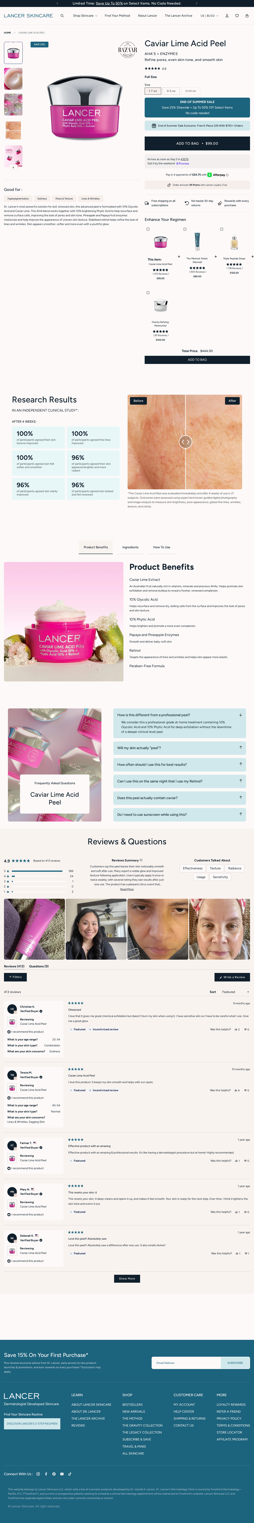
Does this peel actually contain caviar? (147, 798)
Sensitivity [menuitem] (220, 877)
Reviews (78, 1425)
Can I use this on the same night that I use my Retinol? (159, 781)
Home (7, 32)
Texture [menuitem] (215, 868)
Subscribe (235, 1362)
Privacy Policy (229, 1418)
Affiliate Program (232, 1439)
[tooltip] (141, 860)
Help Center (184, 1411)
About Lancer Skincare (91, 1405)
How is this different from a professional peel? (153, 715)
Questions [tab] (39, 967)
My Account (184, 1405)
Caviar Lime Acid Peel (31, 32)
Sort (213, 992)
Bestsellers (132, 1405)
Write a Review (236, 978)
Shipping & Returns (190, 1418)
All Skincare (133, 1453)
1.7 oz (153, 91)
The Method (132, 1418)
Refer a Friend (229, 1411)
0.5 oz (171, 91)
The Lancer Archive (88, 1418)
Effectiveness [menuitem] (192, 868)
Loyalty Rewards (231, 1405)
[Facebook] (46, 1474)
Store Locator (229, 1432)
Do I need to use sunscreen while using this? (152, 814)
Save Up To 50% (109, 3)
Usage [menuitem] (201, 877)
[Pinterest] (54, 1474)
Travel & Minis (134, 1446)
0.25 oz (193, 91)
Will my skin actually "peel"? (139, 748)
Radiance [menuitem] (234, 868)
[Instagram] (38, 1474)
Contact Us (184, 1425)
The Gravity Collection (142, 1425)
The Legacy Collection (142, 1432)
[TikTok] (70, 1474)
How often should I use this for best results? (152, 764)
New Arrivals (133, 1411)
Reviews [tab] (14, 967)
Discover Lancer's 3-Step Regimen (32, 1423)
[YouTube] (62, 1474)
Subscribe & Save (136, 1439)
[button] (57, 3)
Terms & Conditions (233, 1425)
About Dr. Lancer (86, 1411)
